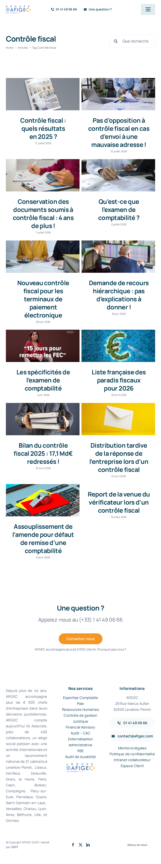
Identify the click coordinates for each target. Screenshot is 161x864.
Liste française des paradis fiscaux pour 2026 (119, 380)
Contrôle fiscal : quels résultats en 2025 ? (43, 128)
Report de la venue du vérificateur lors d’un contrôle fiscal (119, 502)
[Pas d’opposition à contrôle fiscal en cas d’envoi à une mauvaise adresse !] (118, 94)
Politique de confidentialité (132, 754)
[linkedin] (88, 844)
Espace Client (132, 765)
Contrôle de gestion (80, 715)
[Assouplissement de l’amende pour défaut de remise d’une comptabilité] (43, 500)
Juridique (80, 721)
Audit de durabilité (80, 756)
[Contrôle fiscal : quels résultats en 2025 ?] (43, 94)
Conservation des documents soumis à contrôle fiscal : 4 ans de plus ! (43, 213)
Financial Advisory (80, 727)
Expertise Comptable (80, 697)
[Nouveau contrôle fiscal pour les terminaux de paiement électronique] (43, 256)
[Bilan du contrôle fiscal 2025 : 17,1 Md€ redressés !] (43, 419)
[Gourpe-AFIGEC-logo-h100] (18, 7)
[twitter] (80, 844)
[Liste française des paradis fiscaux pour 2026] (118, 346)
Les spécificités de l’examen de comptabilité (43, 380)
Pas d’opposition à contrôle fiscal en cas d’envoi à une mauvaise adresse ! (118, 132)
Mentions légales (132, 748)
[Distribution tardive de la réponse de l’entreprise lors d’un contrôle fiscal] (118, 419)
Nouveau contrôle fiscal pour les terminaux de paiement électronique (43, 298)
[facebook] (73, 844)
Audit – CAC (81, 733)
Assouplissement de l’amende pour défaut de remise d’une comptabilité (43, 538)
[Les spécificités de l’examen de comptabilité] (43, 346)
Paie (80, 703)
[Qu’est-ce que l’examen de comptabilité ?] (118, 175)
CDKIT (14, 847)
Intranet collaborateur (132, 759)
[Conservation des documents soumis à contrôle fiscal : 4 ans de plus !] (43, 175)
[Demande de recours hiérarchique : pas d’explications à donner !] (118, 256)
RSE (80, 750)
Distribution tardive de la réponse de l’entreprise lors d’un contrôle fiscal (118, 457)
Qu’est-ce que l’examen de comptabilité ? (118, 209)
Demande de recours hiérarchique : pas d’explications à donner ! (119, 294)
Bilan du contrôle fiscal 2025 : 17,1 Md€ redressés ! (43, 453)
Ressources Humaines (80, 709)
